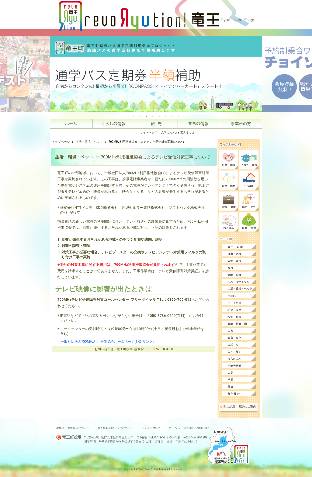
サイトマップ (148, 132)
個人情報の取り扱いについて (115, 428)
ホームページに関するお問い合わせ (191, 428)
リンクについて (151, 428)
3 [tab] (146, 116)
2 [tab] (140, 116)
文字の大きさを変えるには (177, 132)
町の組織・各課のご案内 (239, 406)
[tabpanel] (156, 74)
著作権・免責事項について (72, 428)
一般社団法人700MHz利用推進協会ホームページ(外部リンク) (107, 342)
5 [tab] (159, 116)
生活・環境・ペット (89, 141)
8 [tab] (178, 116)
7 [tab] (172, 116)
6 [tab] (165, 116)
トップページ (61, 141)
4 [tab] (153, 116)
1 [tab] (134, 116)
